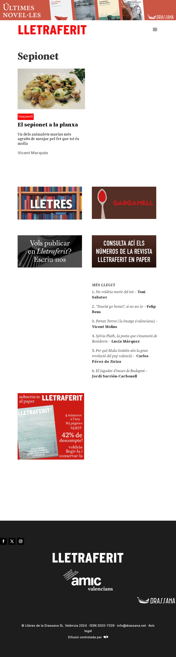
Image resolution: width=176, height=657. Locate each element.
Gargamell (25, 116)
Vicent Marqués (33, 153)
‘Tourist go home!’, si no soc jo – (121, 306)
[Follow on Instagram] (20, 541)
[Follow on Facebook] (3, 541)
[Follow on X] (12, 541)
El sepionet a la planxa (48, 124)
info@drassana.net (131, 625)
